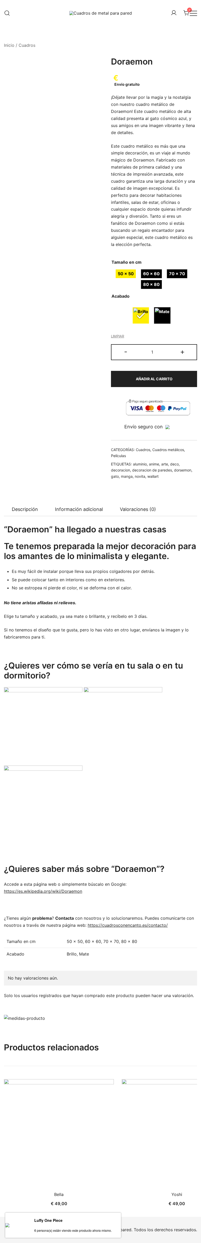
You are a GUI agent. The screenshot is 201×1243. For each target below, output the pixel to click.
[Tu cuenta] (174, 13)
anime (154, 464)
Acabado (120, 296)
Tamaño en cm (126, 262)
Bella (59, 1194)
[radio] (126, 273)
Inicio (9, 45)
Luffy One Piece (48, 1220)
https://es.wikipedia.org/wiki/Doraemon (43, 891)
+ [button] (182, 351)
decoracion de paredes (152, 470)
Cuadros (27, 45)
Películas (118, 455)
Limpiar (117, 336)
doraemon (182, 470)
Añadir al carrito (154, 379)
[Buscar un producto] (7, 13)
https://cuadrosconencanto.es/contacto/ (128, 925)
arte (164, 464)
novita (140, 476)
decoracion (120, 470)
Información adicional (79, 509)
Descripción (25, 509)
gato (115, 476)
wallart (153, 476)
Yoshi (176, 1194)
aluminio (140, 464)
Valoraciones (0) (138, 509)
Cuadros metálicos (168, 449)
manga (127, 476)
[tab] (25, 509)
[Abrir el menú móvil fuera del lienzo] (193, 13)
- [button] (125, 351)
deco (174, 464)
